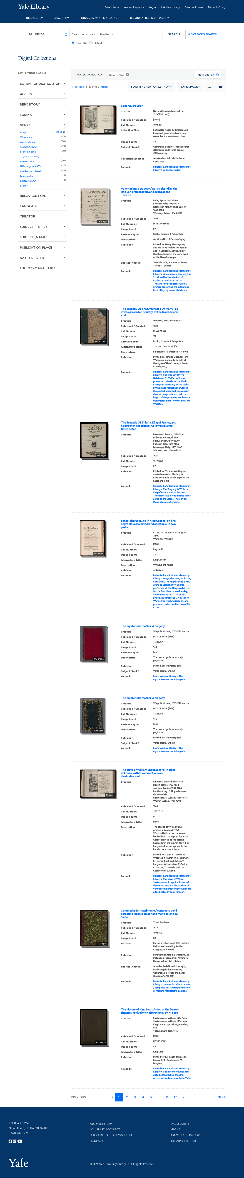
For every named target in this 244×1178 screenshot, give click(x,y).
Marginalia (26, 176)
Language (29, 206)
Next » (105, 86)
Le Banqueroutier (132, 105)
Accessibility (180, 1123)
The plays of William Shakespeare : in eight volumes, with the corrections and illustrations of (148, 773)
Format (27, 114)
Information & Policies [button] (148, 18)
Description (82, 42)
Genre (25, 125)
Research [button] (33, 18)
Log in (152, 7)
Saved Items (112, 7)
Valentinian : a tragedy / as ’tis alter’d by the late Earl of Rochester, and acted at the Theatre (149, 192)
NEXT (222, 1097)
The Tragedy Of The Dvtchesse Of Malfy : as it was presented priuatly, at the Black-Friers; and (149, 312)
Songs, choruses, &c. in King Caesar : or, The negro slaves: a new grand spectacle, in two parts (148, 524)
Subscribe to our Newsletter (111, 1135)
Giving (176, 1129)
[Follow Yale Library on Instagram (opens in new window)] (14, 1141)
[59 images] (94, 206)
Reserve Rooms (194, 7)
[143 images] (93, 643)
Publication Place (36, 247)
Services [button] (60, 18)
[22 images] (92, 538)
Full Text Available (38, 268)
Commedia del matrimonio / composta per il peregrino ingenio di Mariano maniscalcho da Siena (149, 914)
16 (167, 1097)
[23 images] (94, 928)
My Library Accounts (105, 1129)
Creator (27, 216)
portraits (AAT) (29, 180)
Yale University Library (33, 6)
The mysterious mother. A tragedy (143, 626)
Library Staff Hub (183, 1140)
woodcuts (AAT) (30, 146)
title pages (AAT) (30, 166)
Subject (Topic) (33, 226)
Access (26, 94)
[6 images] (98, 783)
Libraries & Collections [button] (98, 18)
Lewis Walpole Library (164, 676)
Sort (150, 86)
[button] (174, 34)
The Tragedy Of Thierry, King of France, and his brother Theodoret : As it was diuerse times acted (148, 426)
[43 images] (93, 1027)
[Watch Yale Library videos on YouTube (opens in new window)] (20, 1141)
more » (24, 185)
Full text (97, 42)
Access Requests (134, 7)
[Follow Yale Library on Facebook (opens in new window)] (10, 1141)
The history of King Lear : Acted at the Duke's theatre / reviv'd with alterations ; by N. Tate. (150, 1011)
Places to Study (217, 7)
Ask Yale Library (170, 7)
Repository (30, 104)
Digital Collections (37, 58)
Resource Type (33, 195)
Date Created (32, 258)
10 (189, 86)
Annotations (27, 142)
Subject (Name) (34, 237)
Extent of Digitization (40, 83)
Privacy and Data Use (186, 1135)
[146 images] (92, 715)
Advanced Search (202, 34)
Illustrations (27, 161)
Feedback (96, 1140)
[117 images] (93, 326)
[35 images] (98, 119)
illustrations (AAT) (31, 171)
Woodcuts (26, 137)
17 (175, 1097)
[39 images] (94, 440)
